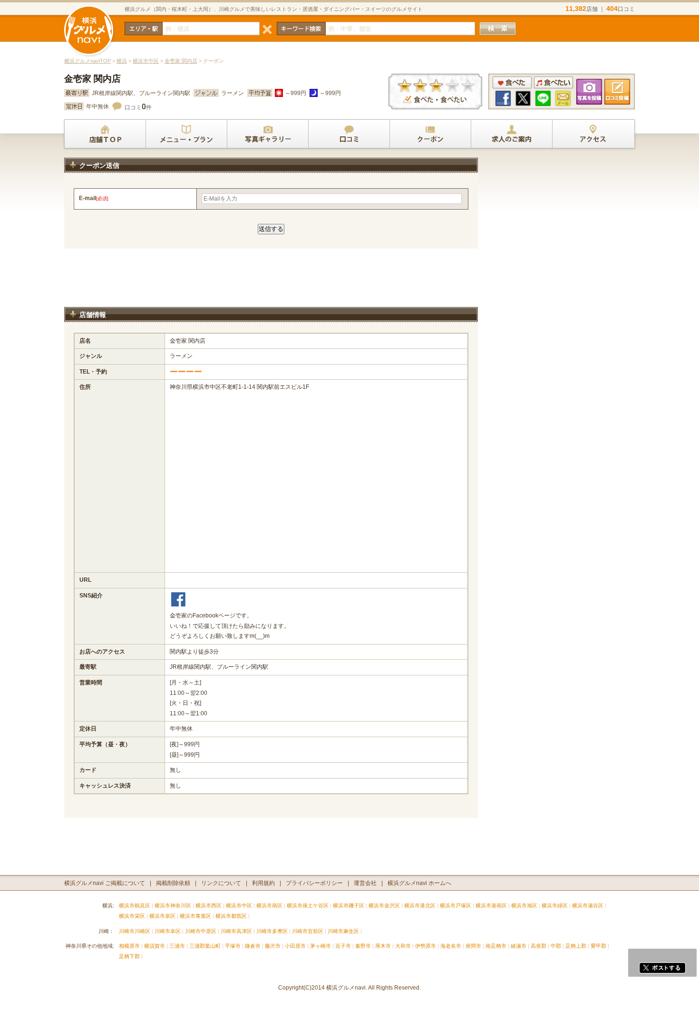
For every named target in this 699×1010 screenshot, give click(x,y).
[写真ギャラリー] (267, 134)
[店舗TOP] (105, 134)
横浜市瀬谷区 (587, 905)
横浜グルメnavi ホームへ (419, 883)
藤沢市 (273, 946)
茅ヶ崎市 (320, 946)
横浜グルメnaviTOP (87, 61)
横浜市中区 (146, 61)
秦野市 (363, 946)
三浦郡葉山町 (205, 946)
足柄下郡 (129, 956)
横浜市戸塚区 (455, 905)
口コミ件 (138, 107)
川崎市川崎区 (134, 931)
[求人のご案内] (511, 134)
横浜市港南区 (491, 905)
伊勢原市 (425, 946)
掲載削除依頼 (173, 883)
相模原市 (129, 946)
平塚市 (233, 946)
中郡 (556, 946)
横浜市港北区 (420, 905)
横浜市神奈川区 (173, 905)
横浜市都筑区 (231, 916)
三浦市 (177, 946)
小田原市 (295, 946)
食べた (512, 82)
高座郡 (538, 946)
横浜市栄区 (132, 916)
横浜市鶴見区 (134, 905)
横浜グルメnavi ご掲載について (104, 883)
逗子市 (343, 946)
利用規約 (263, 883)
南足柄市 (495, 946)
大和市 (403, 946)
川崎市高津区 (236, 931)
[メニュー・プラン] (186, 134)
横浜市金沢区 (384, 905)
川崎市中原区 (200, 931)
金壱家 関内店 (181, 61)
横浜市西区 (208, 905)
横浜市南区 (269, 905)
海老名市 (450, 946)
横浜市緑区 (555, 905)
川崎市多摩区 (272, 931)
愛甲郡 (598, 946)
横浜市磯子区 (348, 905)
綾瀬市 (518, 946)
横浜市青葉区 (195, 916)
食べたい (553, 82)
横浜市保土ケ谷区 (308, 905)
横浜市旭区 (524, 905)
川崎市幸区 (168, 931)
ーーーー (186, 371)
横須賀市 (154, 946)
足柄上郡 (575, 946)
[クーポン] (430, 134)
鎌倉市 (253, 946)
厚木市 (383, 946)
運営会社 (365, 883)
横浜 (121, 61)
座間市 (473, 946)
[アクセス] (593, 134)
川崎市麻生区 (343, 931)
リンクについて (221, 883)
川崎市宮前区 (307, 931)
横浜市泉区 (162, 916)
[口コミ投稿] (349, 134)
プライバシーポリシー (314, 883)
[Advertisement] (271, 281)
